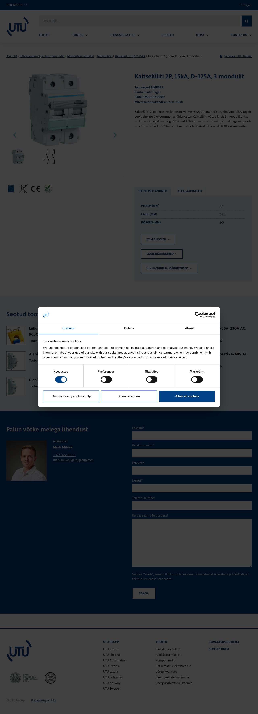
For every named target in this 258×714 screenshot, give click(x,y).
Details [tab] (129, 328)
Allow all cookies (187, 396)
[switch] (106, 379)
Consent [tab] (68, 328)
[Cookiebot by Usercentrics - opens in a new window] (197, 315)
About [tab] (189, 328)
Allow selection (129, 396)
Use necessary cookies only (71, 396)
